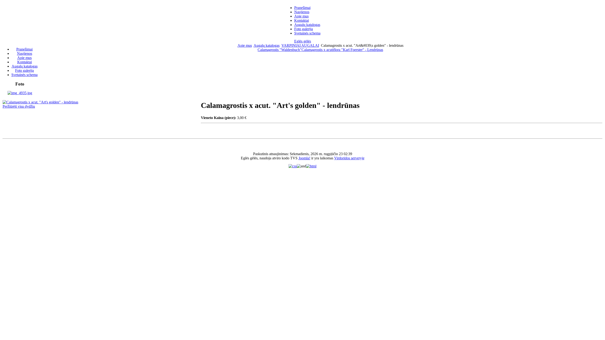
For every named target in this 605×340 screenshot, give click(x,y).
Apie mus (245, 45)
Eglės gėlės (302, 41)
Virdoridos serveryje (349, 158)
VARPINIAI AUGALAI (300, 45)
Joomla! (304, 158)
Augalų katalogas (267, 45)
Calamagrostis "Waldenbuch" (280, 50)
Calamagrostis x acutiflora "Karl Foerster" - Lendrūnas (342, 50)
